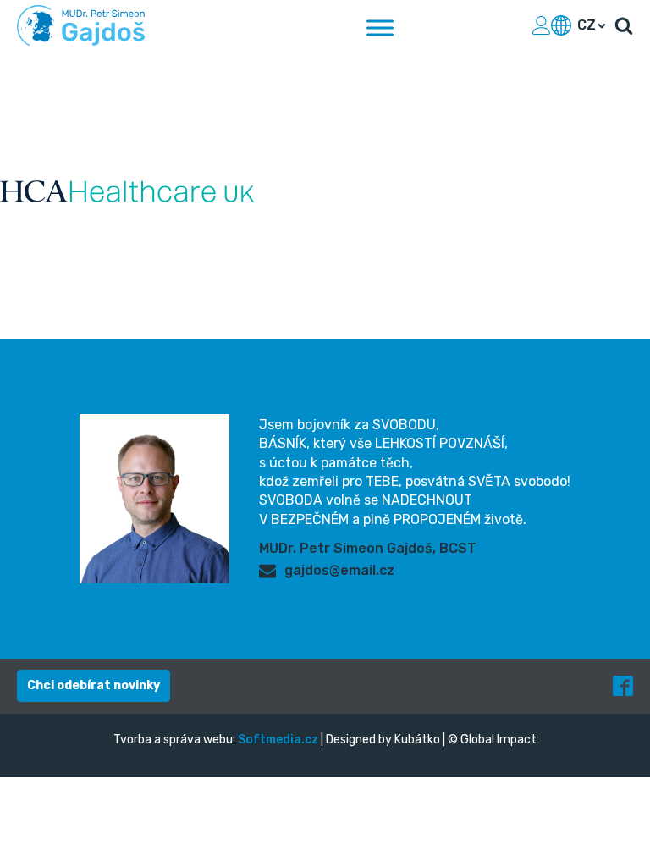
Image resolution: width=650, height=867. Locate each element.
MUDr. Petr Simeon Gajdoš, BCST (367, 548)
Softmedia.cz (278, 739)
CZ (586, 25)
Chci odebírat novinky (93, 685)
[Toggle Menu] (380, 27)
